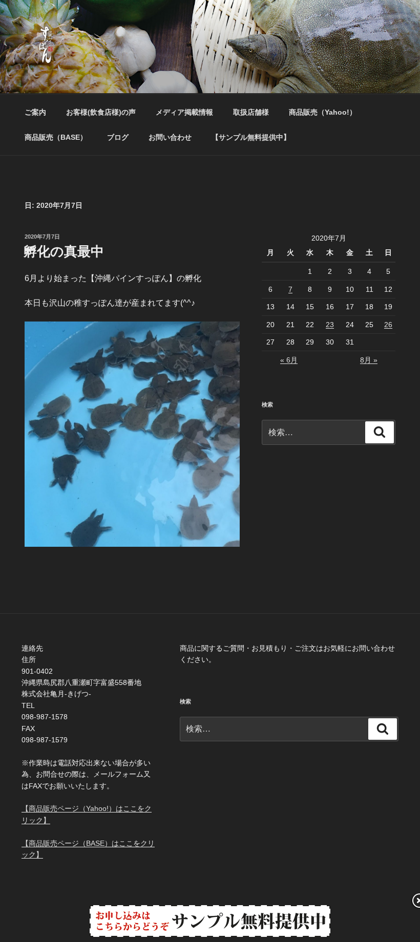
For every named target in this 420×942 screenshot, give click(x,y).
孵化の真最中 (64, 251)
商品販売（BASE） (56, 137)
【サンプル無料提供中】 (251, 137)
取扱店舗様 (251, 112)
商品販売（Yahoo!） (322, 112)
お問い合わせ (170, 137)
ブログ (118, 137)
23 (330, 324)
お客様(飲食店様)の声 (101, 112)
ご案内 (35, 112)
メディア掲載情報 (184, 112)
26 (388, 324)
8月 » (368, 360)
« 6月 (289, 360)
